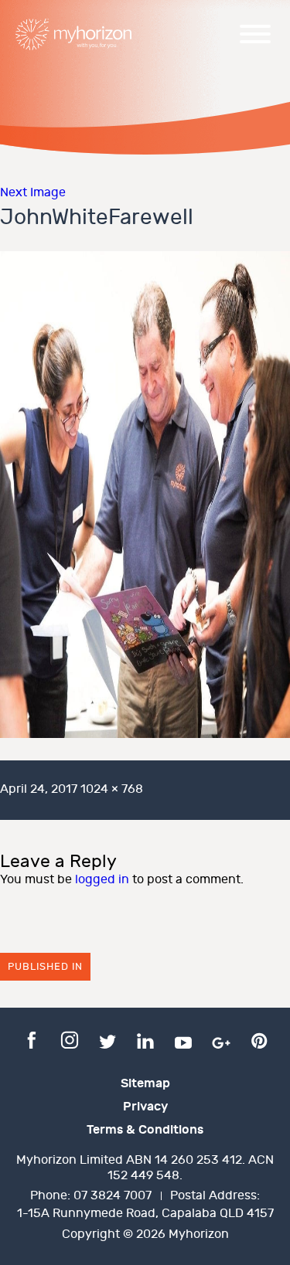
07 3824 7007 (112, 1195)
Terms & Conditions (145, 1129)
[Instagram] (69, 1039)
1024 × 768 (111, 789)
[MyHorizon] (73, 34)
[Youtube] (183, 1039)
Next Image (33, 192)
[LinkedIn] (145, 1039)
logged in (102, 879)
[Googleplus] (221, 1039)
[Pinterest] (259, 1039)
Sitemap (145, 1083)
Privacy (145, 1106)
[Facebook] (31, 1039)
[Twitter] (107, 1039)
